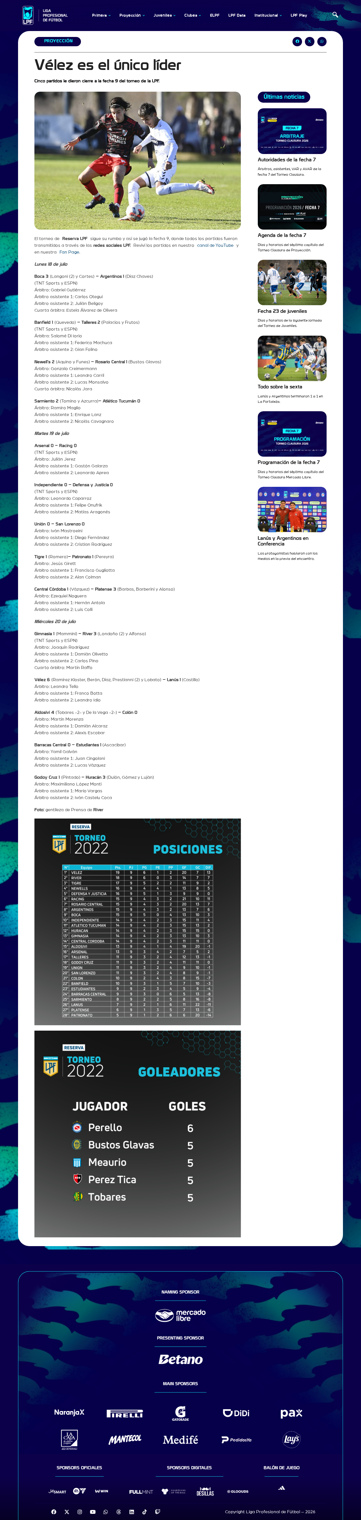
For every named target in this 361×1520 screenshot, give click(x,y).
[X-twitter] (67, 1512)
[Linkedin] (132, 1512)
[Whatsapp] (106, 1512)
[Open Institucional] (280, 15)
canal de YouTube (214, 245)
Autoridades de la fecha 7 (287, 159)
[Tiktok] (145, 1512)
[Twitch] (158, 1512)
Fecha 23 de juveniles (282, 311)
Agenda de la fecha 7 (282, 235)
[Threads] (119, 1512)
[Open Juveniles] (174, 15)
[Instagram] (80, 1512)
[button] (335, 15)
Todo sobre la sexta (280, 386)
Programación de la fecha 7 (289, 462)
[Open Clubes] (200, 15)
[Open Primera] (109, 15)
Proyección (58, 41)
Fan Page (69, 252)
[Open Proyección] (143, 15)
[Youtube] (93, 1512)
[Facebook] (54, 1512)
